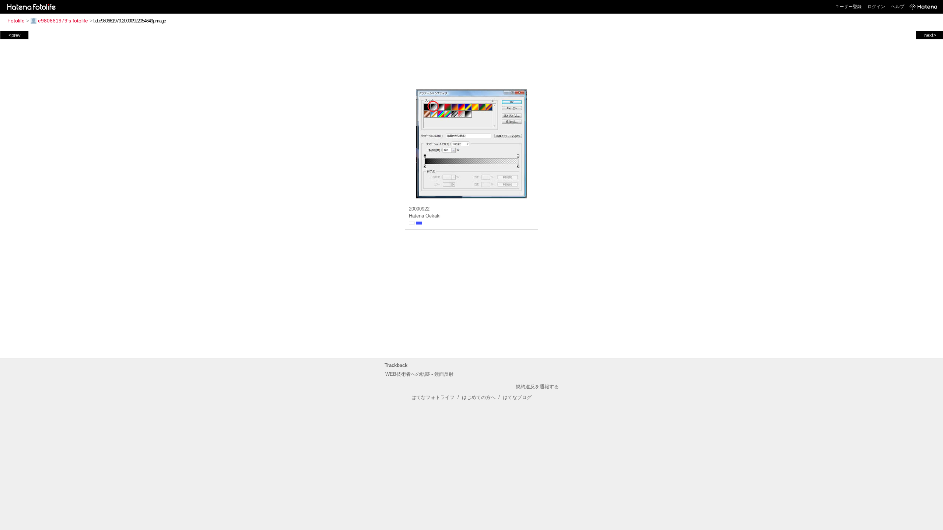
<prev (14, 35)
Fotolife (16, 21)
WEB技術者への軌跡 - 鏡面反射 (419, 374)
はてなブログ (517, 397)
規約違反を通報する (537, 386)
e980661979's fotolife (63, 21)
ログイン (876, 6)
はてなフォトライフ (433, 397)
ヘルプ (897, 6)
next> (930, 35)
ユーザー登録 (848, 6)
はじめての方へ (478, 397)
